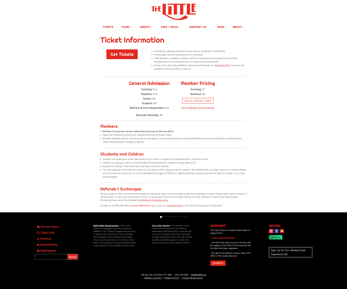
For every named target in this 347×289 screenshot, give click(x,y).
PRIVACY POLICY (171, 278)
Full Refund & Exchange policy (153, 200)
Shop (221, 27)
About (237, 27)
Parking (45, 238)
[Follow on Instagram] (271, 231)
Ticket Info (47, 232)
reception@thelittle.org (142, 205)
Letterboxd (275, 237)
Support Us (197, 27)
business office (222, 65)
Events (145, 27)
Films (125, 27)
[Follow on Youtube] (282, 231)
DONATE (218, 263)
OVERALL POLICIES (152, 278)
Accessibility (48, 244)
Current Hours (49, 226)
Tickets (107, 27)
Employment (48, 250)
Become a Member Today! (198, 100)
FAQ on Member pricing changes (197, 107)
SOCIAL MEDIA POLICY (192, 278)
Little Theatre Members (223, 237)
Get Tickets (122, 54)
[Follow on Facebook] (276, 231)
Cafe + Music (169, 27)
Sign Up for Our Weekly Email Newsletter (288, 252)
